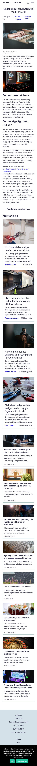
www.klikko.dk (20, 732)
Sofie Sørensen (10, 265)
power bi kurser (28, 17)
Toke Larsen (9, 425)
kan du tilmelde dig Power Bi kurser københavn (15, 170)
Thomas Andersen (11, 318)
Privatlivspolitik (22, 761)
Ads (18, 743)
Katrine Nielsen (10, 372)
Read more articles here (18, 209)
